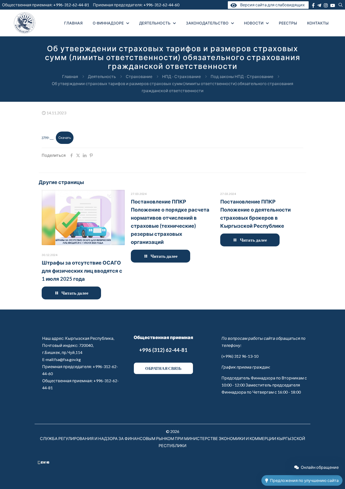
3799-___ (47, 138)
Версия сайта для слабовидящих (271, 4)
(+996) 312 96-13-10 (239, 356)
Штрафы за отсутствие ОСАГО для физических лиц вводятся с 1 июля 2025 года (82, 271)
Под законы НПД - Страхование (242, 76)
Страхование (139, 76)
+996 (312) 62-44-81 (163, 350)
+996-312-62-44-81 (71, 4)
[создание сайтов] (43, 462)
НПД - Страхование (181, 76)
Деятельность (102, 76)
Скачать (64, 138)
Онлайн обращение (320, 467)
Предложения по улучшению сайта (304, 480)
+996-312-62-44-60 (161, 4)
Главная (70, 76)
